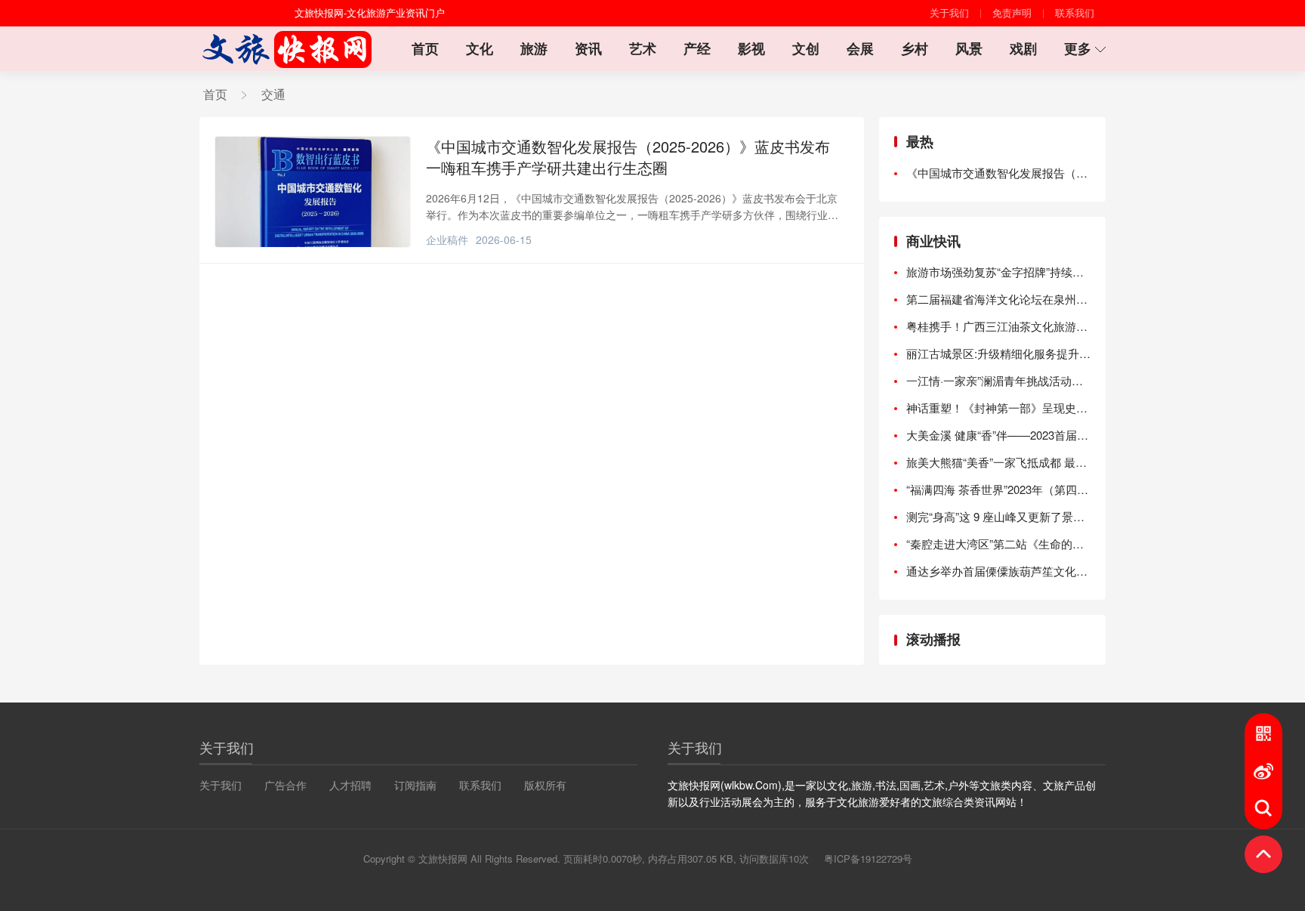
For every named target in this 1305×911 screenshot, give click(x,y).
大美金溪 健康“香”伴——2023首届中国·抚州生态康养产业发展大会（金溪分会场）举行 (998, 435)
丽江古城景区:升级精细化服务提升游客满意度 (998, 353)
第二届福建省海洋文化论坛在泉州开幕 (998, 299)
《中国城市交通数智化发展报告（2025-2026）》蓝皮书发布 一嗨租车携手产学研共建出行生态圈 (628, 157)
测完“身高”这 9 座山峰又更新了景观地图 (998, 516)
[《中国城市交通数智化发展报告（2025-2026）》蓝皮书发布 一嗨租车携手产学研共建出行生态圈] (312, 192)
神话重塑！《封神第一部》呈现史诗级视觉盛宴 (998, 407)
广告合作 (285, 784)
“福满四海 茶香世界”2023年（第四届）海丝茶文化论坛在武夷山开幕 (998, 489)
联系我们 (1074, 13)
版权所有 (545, 784)
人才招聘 (350, 784)
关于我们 (949, 13)
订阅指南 (415, 784)
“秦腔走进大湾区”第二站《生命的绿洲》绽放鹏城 (998, 543)
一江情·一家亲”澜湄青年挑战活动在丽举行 (998, 380)
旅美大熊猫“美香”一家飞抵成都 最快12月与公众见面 (998, 462)
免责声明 (1012, 13)
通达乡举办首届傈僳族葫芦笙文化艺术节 (998, 571)
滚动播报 (933, 639)
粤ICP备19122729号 (868, 859)
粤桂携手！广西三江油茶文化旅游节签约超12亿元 (998, 326)
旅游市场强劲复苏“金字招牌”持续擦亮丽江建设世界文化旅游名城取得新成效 (998, 271)
